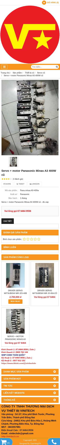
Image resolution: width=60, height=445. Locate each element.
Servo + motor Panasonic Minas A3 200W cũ (15, 339)
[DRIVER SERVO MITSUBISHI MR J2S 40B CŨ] (15, 275)
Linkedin (35, 184)
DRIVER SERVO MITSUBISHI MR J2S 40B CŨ (15, 293)
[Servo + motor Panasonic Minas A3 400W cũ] (30, 117)
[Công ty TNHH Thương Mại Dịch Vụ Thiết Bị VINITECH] (30, 63)
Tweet (21, 184)
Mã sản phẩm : (11, 190)
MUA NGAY (15, 301)
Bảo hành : (13, 198)
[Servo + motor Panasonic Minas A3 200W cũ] (15, 321)
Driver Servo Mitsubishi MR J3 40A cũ (44, 291)
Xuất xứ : (14, 194)
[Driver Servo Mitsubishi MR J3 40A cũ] (44, 275)
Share (8, 184)
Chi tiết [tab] (7, 221)
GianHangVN (35, 444)
